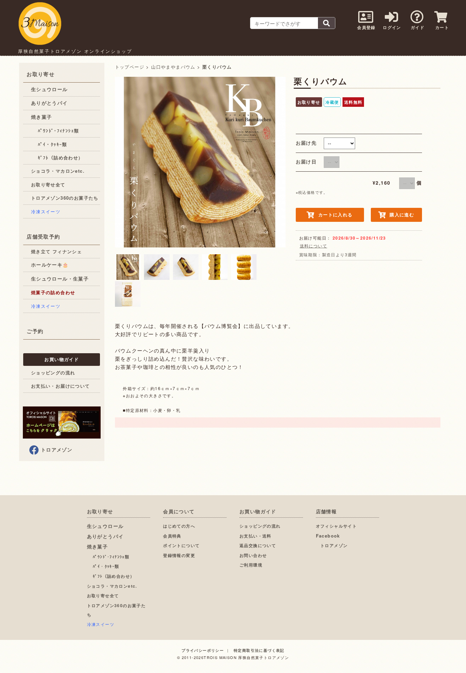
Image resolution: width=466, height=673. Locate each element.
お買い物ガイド (61, 359)
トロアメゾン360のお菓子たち (65, 198)
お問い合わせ (253, 555)
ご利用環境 (250, 565)
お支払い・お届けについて (60, 386)
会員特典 (172, 536)
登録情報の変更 (179, 555)
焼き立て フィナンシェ (56, 251)
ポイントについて (181, 545)
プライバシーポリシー (202, 650)
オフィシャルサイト (336, 526)
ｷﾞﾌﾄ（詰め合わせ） (57, 157)
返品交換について (257, 545)
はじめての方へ (179, 526)
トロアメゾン (56, 449)
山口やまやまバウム (173, 66)
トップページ (129, 66)
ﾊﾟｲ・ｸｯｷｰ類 (49, 144)
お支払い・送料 (255, 536)
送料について (313, 245)
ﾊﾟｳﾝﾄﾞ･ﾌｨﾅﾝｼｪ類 (55, 130)
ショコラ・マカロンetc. (58, 171)
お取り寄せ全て (48, 184)
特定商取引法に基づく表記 (259, 650)
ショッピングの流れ (53, 372)
